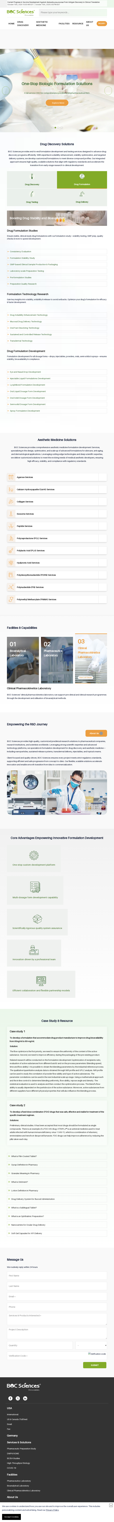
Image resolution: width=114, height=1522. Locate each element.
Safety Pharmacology (20, 341)
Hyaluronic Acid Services (28, 539)
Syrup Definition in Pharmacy (24, 1165)
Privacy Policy (52, 1510)
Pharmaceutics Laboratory (19, 1481)
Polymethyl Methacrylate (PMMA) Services (36, 575)
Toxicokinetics (16, 334)
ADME (16, 251)
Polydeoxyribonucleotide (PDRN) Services (36, 551)
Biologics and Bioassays (21, 681)
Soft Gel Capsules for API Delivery (26, 1233)
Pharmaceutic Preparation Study (21, 1449)
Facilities (64, 23)
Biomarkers (15, 688)
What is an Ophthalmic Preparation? (27, 1216)
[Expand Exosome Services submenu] (103, 490)
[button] (3, 90)
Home (11, 23)
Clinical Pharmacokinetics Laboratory (23, 1491)
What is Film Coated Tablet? (24, 1156)
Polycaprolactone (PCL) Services (32, 514)
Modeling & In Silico (19, 271)
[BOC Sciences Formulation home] (21, 12)
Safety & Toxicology (19, 294)
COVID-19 (11, 1468)
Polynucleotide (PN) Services (30, 563)
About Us (89, 24)
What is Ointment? (19, 1182)
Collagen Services (25, 478)
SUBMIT (95, 1365)
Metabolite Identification (21, 264)
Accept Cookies (11, 1517)
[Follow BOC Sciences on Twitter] (17, 1399)
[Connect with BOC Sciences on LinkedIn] (25, 1399)
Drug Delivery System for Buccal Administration (33, 1199)
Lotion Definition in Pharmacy (24, 1191)
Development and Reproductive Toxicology (30, 354)
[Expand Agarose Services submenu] (103, 454)
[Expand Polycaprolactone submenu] (103, 515)
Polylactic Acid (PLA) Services (31, 527)
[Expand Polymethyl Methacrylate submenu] (103, 576)
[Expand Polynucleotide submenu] (103, 564)
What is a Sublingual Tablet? (24, 1208)
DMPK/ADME (15, 230)
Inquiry (101, 23)
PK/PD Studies (16, 277)
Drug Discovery (23, 24)
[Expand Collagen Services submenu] (103, 478)
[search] (104, 12)
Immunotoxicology (18, 321)
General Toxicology (19, 315)
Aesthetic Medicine (42, 24)
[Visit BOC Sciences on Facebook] (10, 1399)
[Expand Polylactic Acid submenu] (103, 527)
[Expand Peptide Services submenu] (103, 502)
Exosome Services (25, 490)
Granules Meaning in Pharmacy (25, 1173)
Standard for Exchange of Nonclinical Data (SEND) (33, 367)
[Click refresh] (97, 1356)
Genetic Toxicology (19, 328)
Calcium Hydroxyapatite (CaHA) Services (35, 465)
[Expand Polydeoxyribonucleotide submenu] (103, 551)
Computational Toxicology (22, 360)
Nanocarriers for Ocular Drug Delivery (28, 1225)
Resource (77, 23)
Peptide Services (24, 502)
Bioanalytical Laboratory (21, 664)
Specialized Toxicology (20, 347)
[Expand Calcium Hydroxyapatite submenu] (103, 466)
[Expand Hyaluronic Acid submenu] (103, 539)
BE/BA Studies (15, 376)
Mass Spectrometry (19, 694)
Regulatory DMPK (18, 284)
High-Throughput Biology (18, 1463)
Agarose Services (25, 453)
